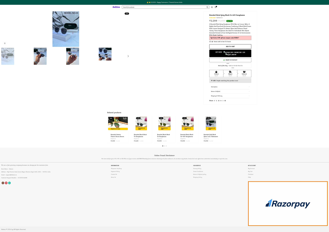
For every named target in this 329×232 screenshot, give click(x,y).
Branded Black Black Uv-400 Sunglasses (186, 135)
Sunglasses (113, 138)
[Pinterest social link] (219, 101)
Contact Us (114, 174)
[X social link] (216, 101)
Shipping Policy (197, 177)
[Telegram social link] (225, 101)
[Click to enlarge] (5, 43)
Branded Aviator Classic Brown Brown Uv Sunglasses (117, 136)
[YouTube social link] (6, 183)
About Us (113, 177)
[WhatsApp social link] (223, 101)
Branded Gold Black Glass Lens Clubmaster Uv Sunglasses (211, 136)
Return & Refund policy (199, 174)
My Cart (250, 171)
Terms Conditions (198, 171)
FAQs (249, 177)
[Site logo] (116, 7)
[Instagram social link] (3, 183)
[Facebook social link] (214, 101)
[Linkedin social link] (221, 101)
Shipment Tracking (116, 168)
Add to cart (230, 46)
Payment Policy (115, 171)
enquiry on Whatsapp (231, 60)
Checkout (250, 174)
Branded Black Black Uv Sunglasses (140, 135)
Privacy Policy (197, 168)
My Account (251, 168)
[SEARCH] (207, 7)
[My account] (212, 7)
